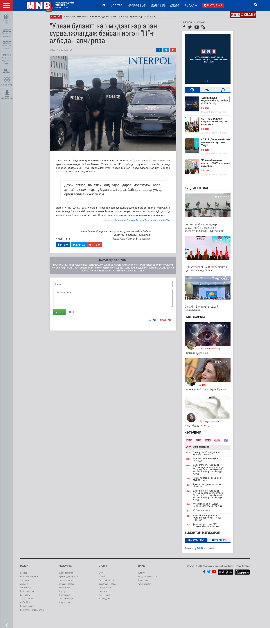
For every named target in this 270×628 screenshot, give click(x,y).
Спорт (174, 6)
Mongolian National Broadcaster (131, 238)
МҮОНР (102, 573)
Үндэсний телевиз (6, 34)
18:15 (188, 510)
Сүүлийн (165, 319)
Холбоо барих (105, 587)
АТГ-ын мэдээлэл (201, 510)
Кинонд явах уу (27, 606)
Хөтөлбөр (193, 432)
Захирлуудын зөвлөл (108, 584)
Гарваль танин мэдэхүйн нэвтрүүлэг (205, 459)
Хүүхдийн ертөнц (66, 584)
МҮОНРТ (103, 565)
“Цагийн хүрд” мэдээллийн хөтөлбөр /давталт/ (206, 453)
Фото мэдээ (25, 587)
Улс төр (117, 6)
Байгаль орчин (27, 591)
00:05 (188, 447)
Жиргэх (80, 244)
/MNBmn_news (197, 540)
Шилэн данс (104, 598)
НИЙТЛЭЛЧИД (195, 317)
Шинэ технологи (66, 573)
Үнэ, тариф (104, 591)
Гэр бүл (62, 591)
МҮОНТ (102, 576)
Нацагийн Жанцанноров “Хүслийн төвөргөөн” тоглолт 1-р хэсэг (208, 517)
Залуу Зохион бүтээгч (147, 576)
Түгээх (63, 244)
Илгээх (60, 312)
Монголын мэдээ (6, 47)
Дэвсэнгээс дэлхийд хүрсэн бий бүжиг (207, 485)
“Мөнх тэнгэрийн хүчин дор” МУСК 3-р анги (207, 479)
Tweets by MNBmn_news (199, 548)
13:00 (188, 478)
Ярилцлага (25, 595)
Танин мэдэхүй (66, 598)
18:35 (188, 516)
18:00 (188, 504)
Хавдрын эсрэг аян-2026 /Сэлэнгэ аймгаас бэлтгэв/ (206, 525)
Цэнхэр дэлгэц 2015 (68, 576)
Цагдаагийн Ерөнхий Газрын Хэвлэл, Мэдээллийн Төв (142, 220)
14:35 (188, 484)
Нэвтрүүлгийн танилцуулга (32, 610)
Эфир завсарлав (201, 446)
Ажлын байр (104, 595)
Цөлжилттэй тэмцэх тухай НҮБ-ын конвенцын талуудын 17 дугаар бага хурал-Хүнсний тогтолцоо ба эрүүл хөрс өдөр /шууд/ (208, 469)
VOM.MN (141, 573)
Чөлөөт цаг (66, 565)
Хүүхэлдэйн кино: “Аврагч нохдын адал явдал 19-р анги (207, 504)
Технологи (24, 580)
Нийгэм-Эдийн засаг (29, 576)
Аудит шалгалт (144, 584)
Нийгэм (205, 108)
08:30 (188, 459)
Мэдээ (24, 565)
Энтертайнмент (27, 598)
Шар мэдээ (64, 602)
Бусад (190, 6)
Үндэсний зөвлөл (106, 580)
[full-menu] (6, 5)
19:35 (188, 524)
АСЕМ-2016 (25, 602)
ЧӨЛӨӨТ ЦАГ (137, 6)
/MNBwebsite (220, 540)
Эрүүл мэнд (64, 595)
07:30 (188, 452)
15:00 (188, 491)
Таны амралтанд (67, 580)
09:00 (188, 465)
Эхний (152, 319)
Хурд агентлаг (197, 188)
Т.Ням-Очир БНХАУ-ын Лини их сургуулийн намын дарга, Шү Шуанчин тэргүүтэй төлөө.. (111, 16)
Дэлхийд (158, 6)
